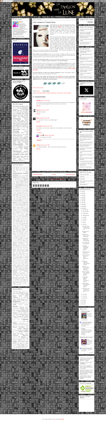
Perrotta (20, 254)
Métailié (14, 334)
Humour (25, 121)
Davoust (14, 200)
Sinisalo (23, 266)
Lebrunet (23, 235)
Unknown (38, 145)
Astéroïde (22, 298)
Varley (19, 277)
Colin (27, 195)
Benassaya (26, 179)
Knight (23, 230)
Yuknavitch (14, 284)
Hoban (25, 222)
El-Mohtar (25, 205)
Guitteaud (26, 218)
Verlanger (17, 279)
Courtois (14, 197)
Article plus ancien (70, 174)
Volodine (26, 279)
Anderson (17, 169)
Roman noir (19, 134)
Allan (24, 168)
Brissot (17, 185)
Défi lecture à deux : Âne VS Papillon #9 (85, 235)
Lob (24, 237)
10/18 (14, 291)
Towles (22, 274)
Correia (23, 196)
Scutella (14, 265)
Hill (19, 222)
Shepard (18, 265)
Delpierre (26, 304)
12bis (20, 291)
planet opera (20, 156)
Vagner (17, 276)
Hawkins (24, 220)
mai (83, 222)
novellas (22, 154)
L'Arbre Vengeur (16, 319)
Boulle (24, 183)
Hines (22, 222)
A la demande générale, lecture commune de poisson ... (85, 279)
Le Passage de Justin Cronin (86, 161)
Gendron (14, 212)
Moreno (27, 246)
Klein (16, 230)
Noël (27, 127)
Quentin (26, 257)
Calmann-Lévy (16, 303)
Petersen (14, 255)
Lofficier (27, 237)
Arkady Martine (19, 170)
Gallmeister (26, 314)
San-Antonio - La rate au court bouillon (89, 315)
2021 (82, 195)
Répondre (38, 105)
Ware (13, 281)
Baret (18, 177)
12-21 (17, 291)
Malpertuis (14, 330)
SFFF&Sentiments (17, 135)
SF (27, 134)
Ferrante (21, 209)
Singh (20, 266)
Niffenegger (23, 249)
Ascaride (23, 170)
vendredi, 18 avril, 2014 (45, 118)
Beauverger (26, 178)
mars (83, 294)
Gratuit (22, 120)
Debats (20, 200)
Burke (21, 187)
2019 (82, 199)
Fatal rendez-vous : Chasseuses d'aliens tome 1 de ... (86, 290)
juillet (83, 219)
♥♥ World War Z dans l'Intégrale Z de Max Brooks (85, 285)
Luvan (24, 238)
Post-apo (16, 131)
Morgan (14, 247)
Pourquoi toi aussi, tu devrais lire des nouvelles (86, 71)
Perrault (17, 254)
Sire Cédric (26, 266)
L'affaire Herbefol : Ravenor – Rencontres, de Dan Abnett (86, 377)
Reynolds (26, 259)
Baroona (38, 110)
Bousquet (14, 184)
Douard (27, 203)
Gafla (14, 211)
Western (14, 145)
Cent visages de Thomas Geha (85, 243)
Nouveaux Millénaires (20, 335)
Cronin (19, 197)
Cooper (14, 196)
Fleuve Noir (25, 310)
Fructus (23, 210)
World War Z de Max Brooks (86, 167)
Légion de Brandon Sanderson (86, 252)
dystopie (48, 92)
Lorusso (17, 238)
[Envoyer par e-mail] (43, 91)
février (83, 296)
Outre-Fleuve (23, 336)
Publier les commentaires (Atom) (57, 179)
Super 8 (23, 344)
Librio (27, 327)
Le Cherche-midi (20, 323)
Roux (20, 262)
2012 (82, 302)
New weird (23, 127)
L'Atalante (24, 319)
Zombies (20, 145)
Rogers (14, 262)
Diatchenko (24, 202)
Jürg (24, 228)
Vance (27, 276)
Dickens (14, 203)
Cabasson (19, 188)
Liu (18, 237)
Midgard (23, 330)
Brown (23, 185)
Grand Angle (18, 315)
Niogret (26, 249)
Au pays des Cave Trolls (86, 348)
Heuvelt (17, 222)
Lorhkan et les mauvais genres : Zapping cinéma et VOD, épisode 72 (86, 359)
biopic (14, 147)
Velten (14, 279)
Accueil (54, 174)
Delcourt (20, 304)
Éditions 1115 (23, 347)
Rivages (15, 341)
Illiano (22, 224)
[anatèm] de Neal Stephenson (86, 142)
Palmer (17, 253)
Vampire (14, 143)
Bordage (26, 182)
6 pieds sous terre (24, 291)
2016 (82, 204)
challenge (20, 147)
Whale (14, 282)
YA (17, 145)
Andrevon (21, 169)
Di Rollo (20, 202)
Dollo (24, 203)
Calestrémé (23, 188)
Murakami (14, 248)
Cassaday (23, 191)
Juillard (22, 228)
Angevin (27, 169)
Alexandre (20, 168)
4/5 (36, 92)
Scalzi (23, 264)
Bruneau (22, 186)
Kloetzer (19, 230)
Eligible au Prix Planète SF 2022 (20, 116)
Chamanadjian (22, 192)
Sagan (16, 263)
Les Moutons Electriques (20, 326)
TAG (21, 138)
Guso (14, 219)
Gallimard (21, 314)
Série (19, 138)
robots (27, 157)
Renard (27, 258)
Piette (24, 255)
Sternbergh (15, 271)
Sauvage (19, 264)
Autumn (20, 175)
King (24, 229)
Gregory (23, 216)
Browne (26, 185)
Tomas (25, 273)
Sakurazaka (26, 263)
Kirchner (27, 229)
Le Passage (26, 323)
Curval (27, 197)
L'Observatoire (15, 321)
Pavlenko (26, 253)
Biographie (14, 112)
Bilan (27, 110)
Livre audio (15, 125)
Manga (21, 126)
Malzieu (27, 239)
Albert (17, 168)
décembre (84, 209)
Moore (24, 246)
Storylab (18, 344)
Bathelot (27, 177)
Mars (24, 240)
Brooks (20, 185)
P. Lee (27, 252)
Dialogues (20, 306)
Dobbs (20, 203)
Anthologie (19, 108)
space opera (17, 158)
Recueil (26, 131)
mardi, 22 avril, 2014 (45, 145)
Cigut (27, 194)
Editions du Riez (24, 309)
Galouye (19, 211)
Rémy (26, 262)
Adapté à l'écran (24, 106)
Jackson (14, 225)
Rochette (22, 261)
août (83, 217)
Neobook (26, 334)
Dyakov (14, 205)
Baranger (14, 177)
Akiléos (23, 294)
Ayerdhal (26, 175)
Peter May (26, 254)
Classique (25, 112)
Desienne (26, 201)
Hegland (14, 221)
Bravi (24, 184)
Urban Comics (25, 346)
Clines (20, 195)
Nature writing (16, 127)
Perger (14, 254)
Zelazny (20, 284)
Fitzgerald (17, 210)
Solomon (26, 267)
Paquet (20, 253)
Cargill (14, 191)
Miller (19, 245)
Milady (26, 330)
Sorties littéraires (19, 137)
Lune (41, 135)
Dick (27, 202)
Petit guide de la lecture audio (86, 64)
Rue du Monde (25, 342)
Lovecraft (20, 238)
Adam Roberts (16, 167)
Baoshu (27, 176)
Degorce (27, 200)
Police (21, 256)
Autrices (15, 175)
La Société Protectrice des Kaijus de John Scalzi (85, 43)
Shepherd (22, 265)
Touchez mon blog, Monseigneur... (85, 312)
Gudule (18, 218)
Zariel (17, 284)
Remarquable (16, 132)
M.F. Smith (15, 239)
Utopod (14, 347)
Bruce (14, 186)
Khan (21, 229)
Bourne (27, 183)
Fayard (14, 310)
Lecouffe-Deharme (16, 236)
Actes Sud (15, 293)
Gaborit (26, 210)
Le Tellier (14, 235)
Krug (23, 231)
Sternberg (26, 270)
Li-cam (27, 236)
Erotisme (14, 117)
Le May (27, 234)
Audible (23, 300)
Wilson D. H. (26, 282)
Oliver (17, 252)
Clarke (14, 195)
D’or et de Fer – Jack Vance (86, 349)
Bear (22, 178)
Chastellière (19, 193)
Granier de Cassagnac (23, 215)
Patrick (23, 253)
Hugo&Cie (26, 316)
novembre (84, 211)
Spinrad (20, 268)
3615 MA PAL (16, 106)
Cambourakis (21, 303)
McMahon (19, 244)
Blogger (62, 419)
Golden (26, 214)
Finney (14, 210)
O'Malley (26, 250)
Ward (27, 280)
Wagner (21, 280)
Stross (20, 271)
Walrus (19, 347)
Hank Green (24, 219)
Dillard (17, 203)
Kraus (17, 231)
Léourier (26, 238)
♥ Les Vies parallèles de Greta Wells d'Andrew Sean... (85, 248)
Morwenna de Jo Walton (85, 232)
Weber (18, 281)
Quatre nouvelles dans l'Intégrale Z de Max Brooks (85, 273)
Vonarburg (14, 280)
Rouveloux (17, 262)
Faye (27, 207)
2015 (82, 206)
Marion (21, 240)
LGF (24, 321)
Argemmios (14, 298)
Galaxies (17, 314)
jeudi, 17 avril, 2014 (45, 100)
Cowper (17, 197)
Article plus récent (37, 174)
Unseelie (20, 346)
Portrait (27, 256)
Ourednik (23, 252)
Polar (27, 129)
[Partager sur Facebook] (47, 91)
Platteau (17, 256)
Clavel (17, 195)
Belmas (22, 179)
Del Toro (23, 201)
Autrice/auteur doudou (41, 92)
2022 (82, 193)
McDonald (15, 244)
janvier (84, 298)
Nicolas (18, 249)
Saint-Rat (19, 263)
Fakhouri (18, 207)
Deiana (14, 201)
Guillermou (22, 218)
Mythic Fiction (25, 126)
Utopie (14, 142)
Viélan (24, 279)
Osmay (20, 252)
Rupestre (24, 134)
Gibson (27, 212)
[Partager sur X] (46, 91)
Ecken (19, 205)
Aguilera (27, 167)
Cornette (20, 196)
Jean (13, 227)
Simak (14, 266)
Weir (20, 281)
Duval (27, 204)
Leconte (27, 235)
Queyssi (14, 258)
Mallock (23, 239)
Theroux (14, 273)
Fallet (22, 207)
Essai (19, 117)
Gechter (24, 211)
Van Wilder (22, 276)
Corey (17, 196)
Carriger (17, 191)
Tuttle (16, 275)
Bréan (14, 187)
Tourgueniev (18, 274)
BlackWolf (38, 100)
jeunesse (61, 92)
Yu (27, 283)
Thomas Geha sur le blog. (38, 87)
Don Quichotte (25, 306)
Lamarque (21, 232)
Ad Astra (26, 293)
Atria (25, 298)
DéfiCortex (26, 115)
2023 (82, 191)
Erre (19, 206)
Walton (24, 280)
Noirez (14, 250)
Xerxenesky (24, 283)
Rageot (59, 26)
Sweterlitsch (26, 271)
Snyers (23, 267)
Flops (18, 120)
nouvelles (16, 154)
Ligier (14, 237)
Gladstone (26, 213)
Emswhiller (14, 206)
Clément (24, 195)
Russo (24, 262)
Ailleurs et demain (16, 294)
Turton (14, 275)
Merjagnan (23, 244)
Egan (22, 205)
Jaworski (26, 225)
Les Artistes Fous (22, 325)
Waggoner (18, 280)
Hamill (19, 219)
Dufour (20, 204)
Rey (20, 259)
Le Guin (24, 234)
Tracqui (24, 274)
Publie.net (14, 340)
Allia (22, 297)
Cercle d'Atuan (20, 112)
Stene (19, 270)
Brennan (26, 184)
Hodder (14, 223)
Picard (21, 255)
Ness (24, 248)
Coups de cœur (22, 113)
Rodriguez (26, 261)
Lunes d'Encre (23, 329)
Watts (16, 281)
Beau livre (22, 110)
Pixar (17, 337)
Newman (14, 249)
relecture (23, 157)
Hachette (14, 316)
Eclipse (26, 308)
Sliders (14, 267)
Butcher (27, 187)
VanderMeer (15, 277)
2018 (82, 200)
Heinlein (17, 221)
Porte (24, 256)
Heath (27, 220)
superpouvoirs (16, 160)
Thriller (24, 138)
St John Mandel (25, 268)
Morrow (17, 247)
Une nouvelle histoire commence (20, 139)
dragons (21, 148)
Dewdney (15, 202)
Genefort (18, 212)
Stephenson (22, 270)
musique (26, 152)
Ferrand (18, 209)
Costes (27, 196)
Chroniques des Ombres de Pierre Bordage (85, 239)
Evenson (26, 206)
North (19, 250)
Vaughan (23, 277)
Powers (14, 257)
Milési (25, 245)
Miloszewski (22, 245)
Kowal (14, 231)
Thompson (21, 273)
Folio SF (20, 311)
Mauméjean (21, 243)
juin (83, 220)
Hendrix (24, 221)
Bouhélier (17, 183)
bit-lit (16, 147)
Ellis (27, 205)
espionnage (15, 149)
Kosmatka (26, 230)
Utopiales (26, 140)
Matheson (15, 243)
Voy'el (16, 347)
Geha (58, 92)
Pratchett (17, 257)
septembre (84, 215)
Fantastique (17, 119)
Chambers (26, 192)
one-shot (65, 92)
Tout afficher (91, 352)
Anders (14, 169)
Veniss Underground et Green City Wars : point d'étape (89, 342)
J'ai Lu (16, 317)
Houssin (23, 223)
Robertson (14, 261)
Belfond (26, 300)
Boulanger (21, 183)
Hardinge (18, 220)
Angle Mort (26, 297)
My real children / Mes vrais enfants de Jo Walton (85, 145)
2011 (82, 303)
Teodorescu (23, 272)
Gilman (18, 213)
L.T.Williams (26, 231)
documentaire (15, 148)
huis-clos (14, 152)
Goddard (22, 214)
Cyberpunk (15, 115)
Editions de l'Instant (16, 309)
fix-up (27, 149)
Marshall (27, 240)
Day (17, 200)
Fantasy (26, 119)
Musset (18, 248)
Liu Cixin (21, 237)
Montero (17, 246)
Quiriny (18, 258)
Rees (24, 258)
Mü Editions (20, 334)
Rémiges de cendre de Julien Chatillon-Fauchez (86, 263)
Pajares (14, 253)
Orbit (19, 336)
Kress (20, 231)
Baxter (16, 178)
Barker (23, 177)
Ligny (16, 237)
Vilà (22, 279)
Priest (20, 257)
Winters (14, 283)
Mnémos (26, 331)
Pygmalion (20, 340)
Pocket (23, 337)
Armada (18, 298)
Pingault (14, 256)
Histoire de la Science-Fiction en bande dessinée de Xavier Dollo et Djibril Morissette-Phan (86, 136)
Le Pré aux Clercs (23, 324)
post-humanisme (16, 157)
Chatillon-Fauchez (25, 193)
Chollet (25, 194)
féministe (26, 151)
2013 (82, 300)
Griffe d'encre (25, 315)
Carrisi (20, 191)
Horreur (21, 121)
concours (26, 147)
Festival (14, 120)
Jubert (20, 228)
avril (83, 224)
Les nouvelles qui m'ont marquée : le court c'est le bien (86, 67)
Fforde (27, 209)
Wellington (23, 281)
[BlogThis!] (44, 91)
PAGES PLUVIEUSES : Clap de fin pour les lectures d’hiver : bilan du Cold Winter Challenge (86, 371)
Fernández (14, 209)
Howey (27, 223)
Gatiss (22, 211)
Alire (19, 297)
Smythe (20, 267)
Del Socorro (18, 201)
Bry (27, 186)
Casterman (26, 303)
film (21, 149)
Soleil (23, 343)
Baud (14, 178)
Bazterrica (19, 178)
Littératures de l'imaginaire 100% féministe (85, 52)
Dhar (17, 202)
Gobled (19, 214)
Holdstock (17, 223)
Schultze (26, 264)
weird (24, 160)
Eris (17, 206)
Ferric (24, 209)
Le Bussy (17, 234)
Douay (14, 204)
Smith (17, 267)
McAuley (27, 243)
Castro (27, 191)
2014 (82, 208)
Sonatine (26, 343)
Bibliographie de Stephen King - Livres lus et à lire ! (86, 58)
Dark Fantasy (20, 115)
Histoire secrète (16, 121)
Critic (14, 304)
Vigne (20, 279)
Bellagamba (18, 179)
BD (18, 110)
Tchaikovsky (15, 272)
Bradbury (21, 184)
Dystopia (22, 308)
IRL (27, 121)
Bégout (16, 188)
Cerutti (18, 192)
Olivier (37, 118)
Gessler (24, 212)
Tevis (27, 272)
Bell (15, 179)
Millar (17, 245)
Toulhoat (14, 274)
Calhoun (27, 188)
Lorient (14, 238)
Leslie (24, 236)
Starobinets (15, 270)
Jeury (20, 227)
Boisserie (22, 182)
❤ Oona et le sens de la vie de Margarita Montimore (86, 36)
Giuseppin (22, 213)
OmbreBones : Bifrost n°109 (86, 362)
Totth (27, 273)
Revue (22, 132)
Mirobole (21, 331)
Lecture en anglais (24, 123)
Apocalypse (15, 109)
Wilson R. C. (21, 282)
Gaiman (16, 211)
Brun (20, 186)
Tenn (19, 272)
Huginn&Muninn (20, 316)
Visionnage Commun (23, 143)
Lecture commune (16, 123)
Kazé (27, 317)
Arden (14, 170)
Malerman (20, 239)
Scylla (18, 343)
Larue (25, 232)
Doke (22, 203)
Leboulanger (19, 235)
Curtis (25, 197)
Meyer (27, 244)
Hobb (27, 222)
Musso (21, 248)
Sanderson (14, 264)
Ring (27, 340)
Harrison (21, 220)
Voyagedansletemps (18, 144)
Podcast (23, 129)
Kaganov (26, 228)
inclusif (18, 152)
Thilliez (18, 273)
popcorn (26, 156)
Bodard (17, 182)
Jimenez (22, 227)
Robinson (18, 261)
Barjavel (20, 177)
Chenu (19, 194)
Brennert (14, 185)
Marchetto (18, 240)
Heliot (21, 221)
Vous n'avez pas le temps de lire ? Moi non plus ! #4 (86, 228)
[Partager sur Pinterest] (48, 91)
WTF (27, 144)
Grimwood (14, 218)
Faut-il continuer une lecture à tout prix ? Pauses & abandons (86, 77)
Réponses (40, 132)
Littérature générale (24, 124)
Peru (23, 254)
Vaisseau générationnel (22, 142)
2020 (82, 197)
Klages (14, 230)
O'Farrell (22, 250)
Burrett (24, 187)
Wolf (17, 283)
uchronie (21, 160)
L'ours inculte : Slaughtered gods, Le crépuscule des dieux (86, 366)
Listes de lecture (16, 124)
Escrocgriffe (39, 126)
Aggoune (20, 167)
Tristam (17, 346)
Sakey (23, 263)
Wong (20, 283)
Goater (14, 315)
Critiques (83, 328)
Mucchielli (24, 247)
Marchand (14, 240)
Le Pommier (15, 324)
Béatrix (14, 188)
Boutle (17, 184)
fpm (55, 419)
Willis (17, 282)
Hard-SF (26, 120)
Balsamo (24, 176)
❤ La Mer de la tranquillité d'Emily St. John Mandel (85, 33)
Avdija (23, 175)
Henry (27, 221)
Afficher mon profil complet (18, 36)
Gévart (16, 219)
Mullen (27, 247)
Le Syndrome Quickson (86, 322)
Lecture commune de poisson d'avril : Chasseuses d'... (86, 257)
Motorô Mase (20, 247)
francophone (53, 92)
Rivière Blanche (21, 341)
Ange (24, 169)
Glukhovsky (15, 214)
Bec (13, 179)
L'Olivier (20, 321)
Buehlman (18, 187)
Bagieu (18, 176)
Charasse (14, 193)
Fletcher (20, 210)
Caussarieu (15, 192)
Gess (21, 212)
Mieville (14, 245)
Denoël (15, 306)
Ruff (21, 262)
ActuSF (21, 293)
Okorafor (14, 252)
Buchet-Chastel (25, 301)
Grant (14, 216)
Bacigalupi (15, 176)
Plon (19, 337)
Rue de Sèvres (19, 342)
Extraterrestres (25, 117)
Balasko (21, 176)
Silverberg (26, 265)
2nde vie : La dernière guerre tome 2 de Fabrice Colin (85, 268)
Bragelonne (17, 301)
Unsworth (25, 275)
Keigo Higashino (16, 229)
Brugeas (16, 186)
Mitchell (27, 245)
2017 (82, 202)
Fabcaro (14, 207)
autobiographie (25, 145)
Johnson (26, 227)
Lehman (21, 236)
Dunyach (24, 204)
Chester (22, 194)
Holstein (20, 223)
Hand (21, 219)
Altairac (27, 168)
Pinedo (27, 255)
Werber (27, 281)
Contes (14, 113)
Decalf (24, 200)
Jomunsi (14, 228)
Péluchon (23, 257)
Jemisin (16, 227)
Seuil (21, 343)
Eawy (17, 205)
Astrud (27, 170)
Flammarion (18, 310)
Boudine (14, 183)
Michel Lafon (19, 330)
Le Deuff (20, 234)
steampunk (26, 158)
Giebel (14, 213)
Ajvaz (14, 168)
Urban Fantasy (20, 140)
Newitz (27, 248)
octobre (84, 213)
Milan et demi (15, 331)
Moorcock (21, 246)
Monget (14, 246)
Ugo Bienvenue (21, 275)
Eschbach (23, 206)
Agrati (24, 167)
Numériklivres (15, 336)
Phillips (18, 255)
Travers (27, 274)
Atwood (26, 171)
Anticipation (25, 108)
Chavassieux (15, 194)
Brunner (25, 186)
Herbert (14, 222)
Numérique (16, 129)
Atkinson (14, 171)
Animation (14, 108)
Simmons (17, 266)
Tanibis (14, 346)
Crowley (22, 197)
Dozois (17, 204)
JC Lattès (24, 317)
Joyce (17, 228)
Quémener (21, 258)
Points (27, 337)
